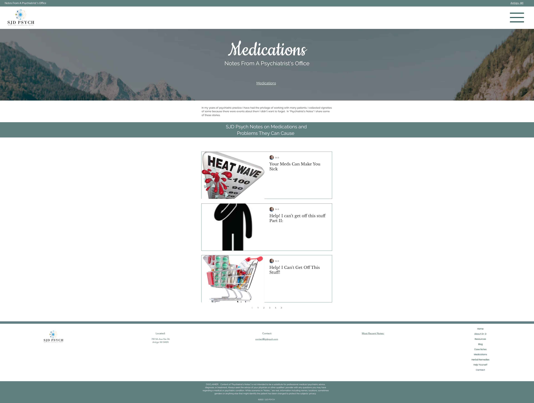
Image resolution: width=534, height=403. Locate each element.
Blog (480, 344)
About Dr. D (480, 334)
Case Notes (480, 349)
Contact (480, 369)
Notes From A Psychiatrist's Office (25, 3)
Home (480, 328)
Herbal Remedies (480, 359)
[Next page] (281, 307)
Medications (480, 354)
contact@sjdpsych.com (266, 339)
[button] (517, 17)
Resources (480, 339)
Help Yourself (480, 364)
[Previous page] (252, 307)
